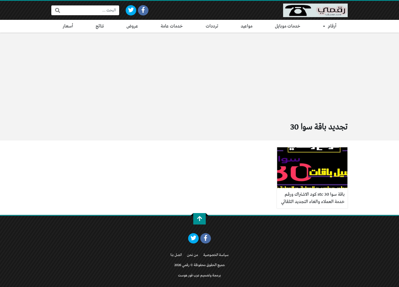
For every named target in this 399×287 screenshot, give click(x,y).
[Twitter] (131, 10)
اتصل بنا (176, 255)
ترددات (212, 26)
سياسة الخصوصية (216, 255)
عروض (132, 26)
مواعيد (246, 26)
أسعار (68, 26)
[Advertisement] (199, 73)
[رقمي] (315, 10)
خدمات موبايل (287, 26)
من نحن (192, 255)
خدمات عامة (172, 26)
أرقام (332, 26)
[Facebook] (143, 10)
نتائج (100, 26)
